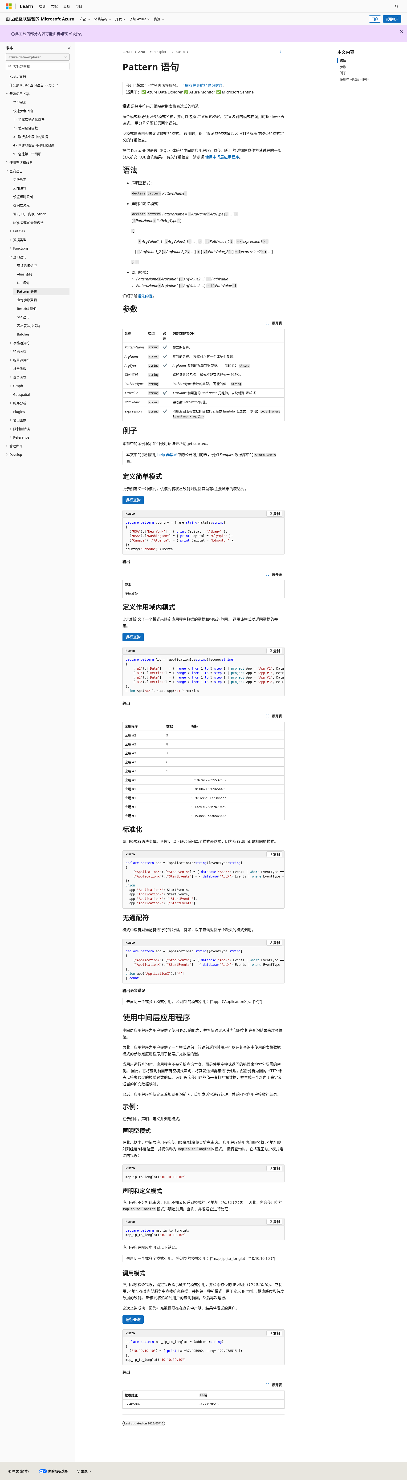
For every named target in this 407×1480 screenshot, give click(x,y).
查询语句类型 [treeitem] (27, 265)
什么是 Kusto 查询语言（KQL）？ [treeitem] (34, 85)
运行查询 (133, 500)
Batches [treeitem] (23, 334)
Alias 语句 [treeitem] (24, 274)
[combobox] (37, 57)
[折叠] (69, 48)
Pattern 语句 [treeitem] (27, 291)
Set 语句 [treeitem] (23, 317)
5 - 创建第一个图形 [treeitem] (27, 154)
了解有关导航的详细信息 (202, 85)
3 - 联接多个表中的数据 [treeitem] (30, 136)
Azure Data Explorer (154, 51)
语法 (343, 60)
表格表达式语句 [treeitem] (28, 325)
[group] (203, 675)
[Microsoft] (9, 6)
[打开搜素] (396, 6)
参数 (343, 67)
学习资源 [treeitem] (19, 102)
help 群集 (165, 454)
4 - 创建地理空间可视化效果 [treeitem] (33, 145)
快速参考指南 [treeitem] (23, 111)
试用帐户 (392, 19)
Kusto (180, 51)
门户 (375, 19)
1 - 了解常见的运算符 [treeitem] (29, 119)
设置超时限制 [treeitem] (23, 196)
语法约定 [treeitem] (19, 179)
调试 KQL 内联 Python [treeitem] (29, 214)
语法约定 (145, 296)
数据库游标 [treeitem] (21, 205)
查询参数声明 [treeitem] (27, 300)
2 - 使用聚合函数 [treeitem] (25, 128)
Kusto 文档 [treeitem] (17, 76)
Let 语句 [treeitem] (23, 282)
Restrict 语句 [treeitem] (27, 308)
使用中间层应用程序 (222, 157)
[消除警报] (401, 31)
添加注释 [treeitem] (19, 188)
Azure (128, 51)
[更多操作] (280, 52)
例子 (343, 73)
